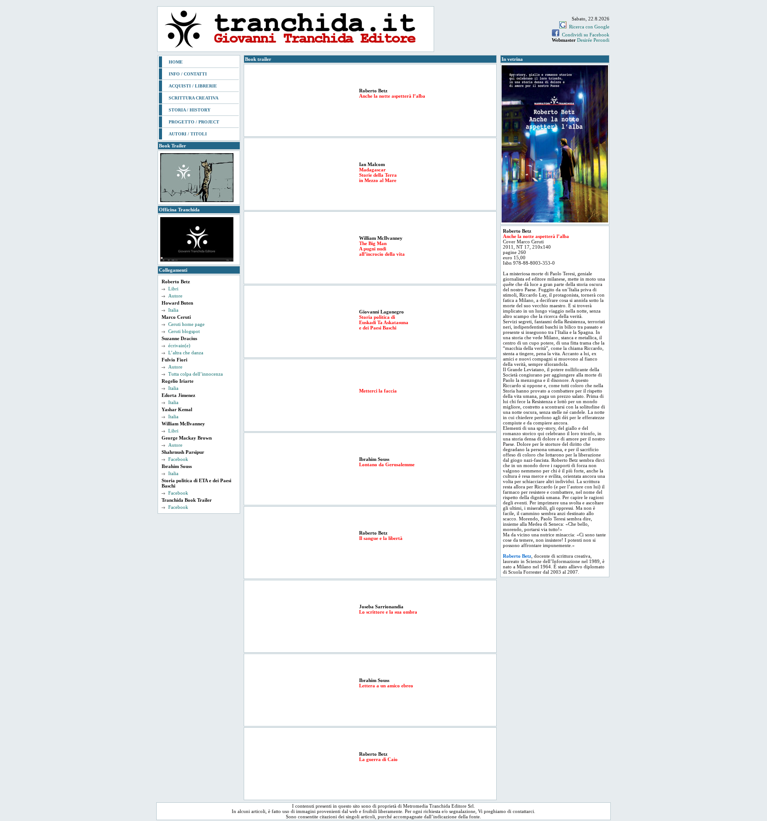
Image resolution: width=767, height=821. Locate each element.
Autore (175, 295)
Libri (173, 288)
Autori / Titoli (188, 133)
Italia (173, 310)
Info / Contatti (188, 73)
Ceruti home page (186, 324)
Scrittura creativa (193, 97)
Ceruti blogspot (184, 331)
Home (176, 61)
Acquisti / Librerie (193, 85)
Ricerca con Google (589, 26)
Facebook (178, 459)
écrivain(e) (179, 345)
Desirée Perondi (593, 40)
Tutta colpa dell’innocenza (195, 374)
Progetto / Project (194, 121)
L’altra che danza (185, 352)
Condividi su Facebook (585, 34)
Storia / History (189, 109)
